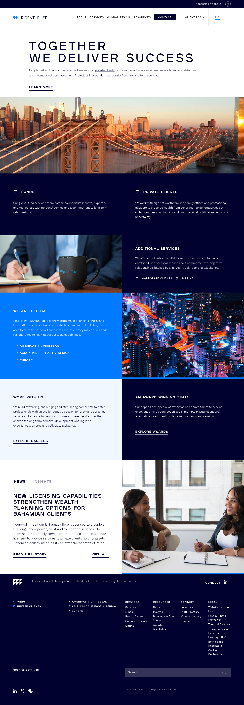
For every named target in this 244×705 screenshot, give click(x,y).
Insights (42, 481)
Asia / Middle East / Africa (45, 352)
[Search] (224, 672)
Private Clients (28, 606)
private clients (105, 70)
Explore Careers (30, 441)
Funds (21, 601)
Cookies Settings (26, 670)
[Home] (21, 583)
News (19, 481)
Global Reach (118, 17)
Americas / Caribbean (39, 345)
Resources (142, 17)
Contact (165, 17)
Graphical (161, 689)
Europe (26, 360)
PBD (174, 689)
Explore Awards (151, 431)
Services (97, 17)
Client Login (194, 17)
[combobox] (178, 672)
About (81, 17)
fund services (149, 75)
